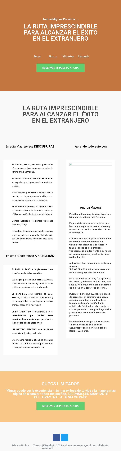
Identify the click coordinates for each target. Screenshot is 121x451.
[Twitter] (64, 437)
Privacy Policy (20, 445)
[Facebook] (56, 437)
